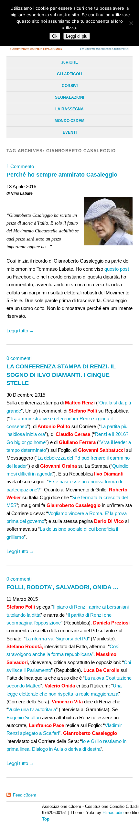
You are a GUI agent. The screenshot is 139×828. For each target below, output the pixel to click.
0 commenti (18, 358)
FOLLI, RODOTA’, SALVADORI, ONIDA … (62, 587)
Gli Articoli (69, 74)
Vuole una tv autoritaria (32, 709)
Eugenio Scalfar (23, 717)
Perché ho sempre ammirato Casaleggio (61, 174)
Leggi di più (76, 36)
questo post (116, 269)
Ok (55, 36)
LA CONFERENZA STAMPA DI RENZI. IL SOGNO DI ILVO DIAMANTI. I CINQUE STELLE (61, 374)
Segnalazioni (69, 97)
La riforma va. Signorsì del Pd (57, 638)
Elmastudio (112, 812)
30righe (69, 62)
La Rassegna (69, 109)
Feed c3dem (24, 795)
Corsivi (70, 86)
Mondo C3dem (69, 121)
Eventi (70, 132)
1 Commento (20, 166)
